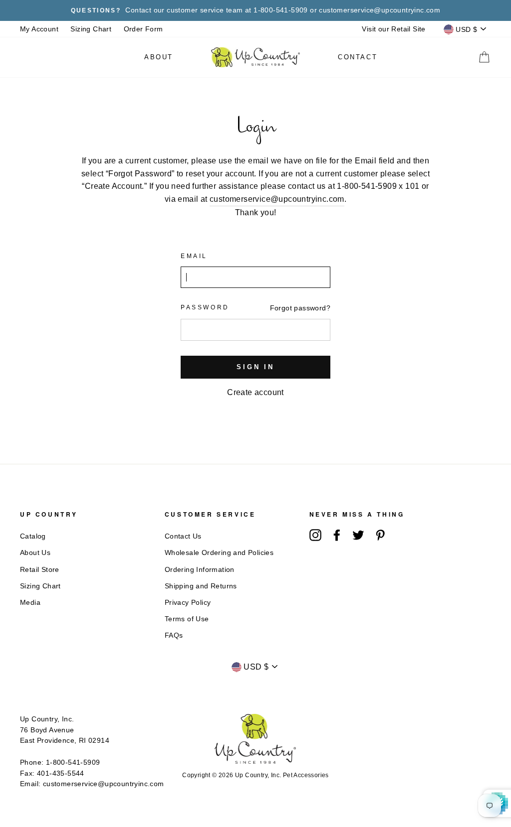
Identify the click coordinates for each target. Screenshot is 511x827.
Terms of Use (187, 619)
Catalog (33, 536)
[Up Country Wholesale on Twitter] (358, 535)
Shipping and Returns (201, 586)
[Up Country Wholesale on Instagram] (315, 535)
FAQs (174, 635)
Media (30, 602)
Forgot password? (300, 308)
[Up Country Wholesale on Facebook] (337, 535)
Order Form (143, 29)
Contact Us (183, 536)
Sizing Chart (90, 29)
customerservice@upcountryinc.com (277, 199)
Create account (255, 392)
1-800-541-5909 (73, 762)
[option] (255, 10)
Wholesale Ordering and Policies (219, 552)
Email (194, 256)
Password (205, 307)
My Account (39, 29)
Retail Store (39, 569)
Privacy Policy (188, 602)
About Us (35, 552)
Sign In (255, 367)
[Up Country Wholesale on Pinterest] (380, 535)
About (158, 57)
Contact (357, 57)
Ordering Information (200, 569)
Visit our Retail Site (393, 29)
